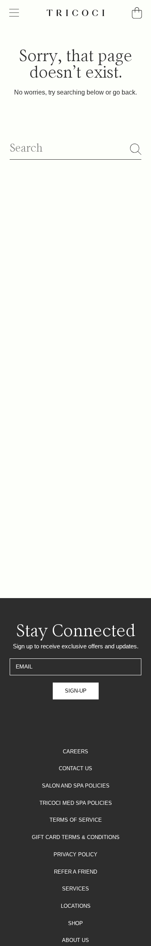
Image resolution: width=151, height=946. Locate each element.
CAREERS (75, 752)
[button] (14, 13)
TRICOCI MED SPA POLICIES (75, 803)
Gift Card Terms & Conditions (76, 837)
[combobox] (75, 149)
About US (75, 940)
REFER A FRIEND (75, 872)
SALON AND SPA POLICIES (76, 786)
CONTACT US (75, 768)
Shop (75, 923)
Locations (76, 906)
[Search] (135, 149)
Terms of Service (76, 820)
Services (75, 889)
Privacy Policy (75, 854)
